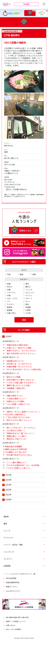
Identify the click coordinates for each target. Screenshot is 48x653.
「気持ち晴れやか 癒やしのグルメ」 (20, 379)
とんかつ (10, 304)
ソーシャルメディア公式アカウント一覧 (20, 574)
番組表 (6, 516)
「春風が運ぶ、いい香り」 (16, 436)
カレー (28, 301)
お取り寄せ (11, 313)
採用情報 (26, 4)
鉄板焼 (9, 307)
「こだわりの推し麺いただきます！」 (21, 382)
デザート (28, 298)
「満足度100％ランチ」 (15, 361)
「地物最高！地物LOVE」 (15, 388)
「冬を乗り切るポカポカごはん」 (19, 454)
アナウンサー (8, 537)
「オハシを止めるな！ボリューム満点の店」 (23, 369)
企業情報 (6, 566)
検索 (24, 319)
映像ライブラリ (11, 586)
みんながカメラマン (13, 591)
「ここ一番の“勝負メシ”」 (16, 462)
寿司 (27, 283)
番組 (5, 523)
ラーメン (28, 295)
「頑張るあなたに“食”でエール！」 (20, 433)
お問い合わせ (10, 625)
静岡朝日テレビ (6, 4)
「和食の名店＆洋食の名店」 (17, 345)
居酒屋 (9, 310)
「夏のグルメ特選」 (13, 376)
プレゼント (7, 559)
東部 (34, 274)
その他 (28, 313)
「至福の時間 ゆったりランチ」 (19, 366)
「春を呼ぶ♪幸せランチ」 (16, 438)
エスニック (29, 292)
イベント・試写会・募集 (13, 544)
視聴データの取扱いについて (16, 621)
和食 (8, 283)
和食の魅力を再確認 (13, 446)
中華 (8, 295)
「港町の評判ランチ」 (14, 395)
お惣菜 (28, 310)
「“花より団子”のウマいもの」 (18, 417)
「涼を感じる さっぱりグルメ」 (19, 363)
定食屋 (28, 307)
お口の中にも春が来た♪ (15, 414)
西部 (21, 274)
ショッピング (8, 551)
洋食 (8, 289)
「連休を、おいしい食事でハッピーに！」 (23, 411)
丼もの (9, 286)
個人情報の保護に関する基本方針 (17, 617)
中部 (8, 274)
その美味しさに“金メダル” (16, 452)
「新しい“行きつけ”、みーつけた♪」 (21, 427)
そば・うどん (12, 298)
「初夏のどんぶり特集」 (15, 401)
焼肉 (27, 304)
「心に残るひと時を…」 (15, 430)
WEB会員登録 (11, 578)
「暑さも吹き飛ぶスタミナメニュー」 (21, 353)
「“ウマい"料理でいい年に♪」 (18, 468)
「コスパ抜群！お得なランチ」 (18, 404)
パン (9, 301)
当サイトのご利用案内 (13, 629)
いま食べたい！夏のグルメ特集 (18, 347)
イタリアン (11, 292)
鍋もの (28, 286)
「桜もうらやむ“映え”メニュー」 (19, 420)
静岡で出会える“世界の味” (16, 449)
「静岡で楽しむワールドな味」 (18, 385)
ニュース (6, 530)
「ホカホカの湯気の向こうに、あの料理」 (23, 465)
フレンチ (28, 289)
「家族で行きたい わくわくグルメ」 (21, 350)
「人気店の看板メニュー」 (16, 398)
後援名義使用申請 (12, 582)
